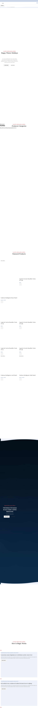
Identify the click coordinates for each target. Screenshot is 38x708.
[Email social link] (19, 1)
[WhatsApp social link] (20, 1)
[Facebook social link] (17, 1)
